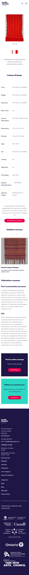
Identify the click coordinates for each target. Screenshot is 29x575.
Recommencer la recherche (14, 220)
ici (14, 215)
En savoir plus (14, 397)
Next (16, 234)
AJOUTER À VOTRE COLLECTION (14, 64)
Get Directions (5, 435)
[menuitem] (14, 462)
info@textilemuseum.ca (12, 441)
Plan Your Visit (5, 458)
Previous (13, 234)
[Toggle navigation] (22, 3)
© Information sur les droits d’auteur (14, 59)
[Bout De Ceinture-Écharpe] (14, 251)
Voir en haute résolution (14, 62)
